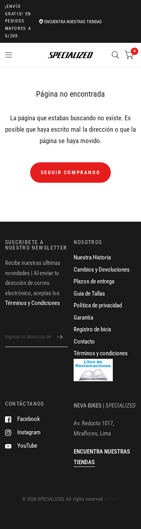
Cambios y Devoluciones (102, 269)
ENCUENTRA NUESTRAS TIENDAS (73, 22)
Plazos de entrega (94, 281)
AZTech (111, 499)
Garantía (83, 317)
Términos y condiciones (101, 353)
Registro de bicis (92, 329)
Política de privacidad (98, 305)
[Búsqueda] (115, 55)
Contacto (84, 341)
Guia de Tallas (89, 293)
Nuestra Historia (92, 257)
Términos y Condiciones (32, 303)
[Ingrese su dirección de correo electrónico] (60, 337)
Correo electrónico (25, 322)
